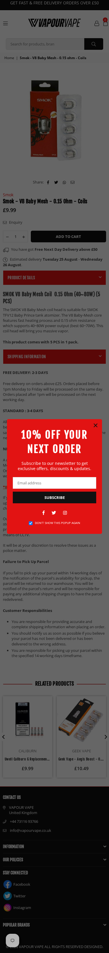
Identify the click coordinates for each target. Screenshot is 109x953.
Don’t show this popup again (57, 523)
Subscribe (54, 497)
